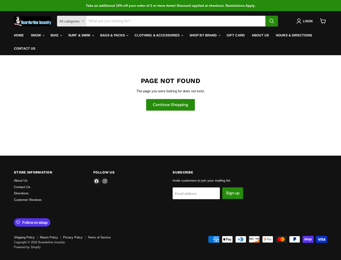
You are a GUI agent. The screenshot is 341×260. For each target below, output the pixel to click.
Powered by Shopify (27, 247)
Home (19, 35)
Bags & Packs (113, 35)
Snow (36, 35)
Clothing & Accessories (157, 35)
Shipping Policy (24, 237)
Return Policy (49, 237)
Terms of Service (99, 237)
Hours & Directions (294, 35)
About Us (260, 35)
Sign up (232, 193)
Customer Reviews (28, 200)
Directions (21, 193)
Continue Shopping (170, 104)
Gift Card (236, 35)
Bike (55, 35)
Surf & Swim (79, 35)
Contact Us (24, 48)
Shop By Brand (204, 35)
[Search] (271, 21)
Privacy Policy (73, 237)
